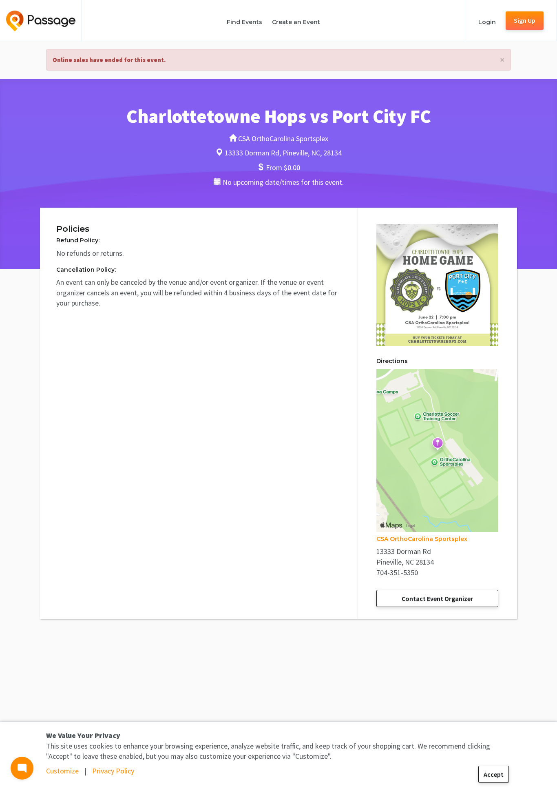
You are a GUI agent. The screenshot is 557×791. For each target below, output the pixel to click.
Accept (494, 774)
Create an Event (296, 22)
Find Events (244, 22)
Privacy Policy (113, 770)
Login (487, 22)
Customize (62, 770)
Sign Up (524, 20)
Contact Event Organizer (437, 598)
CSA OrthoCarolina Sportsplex (421, 539)
